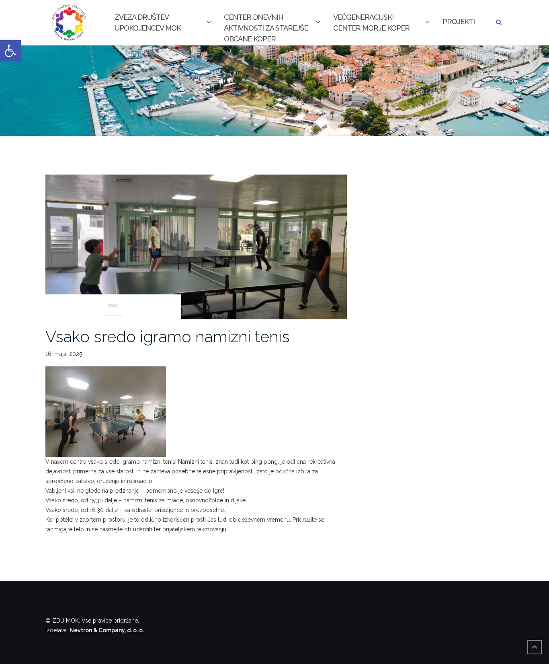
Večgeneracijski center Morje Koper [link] (371, 22)
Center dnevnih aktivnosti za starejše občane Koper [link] (266, 23)
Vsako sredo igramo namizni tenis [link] (167, 336)
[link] (10, 50)
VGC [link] (113, 305)
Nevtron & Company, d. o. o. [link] (107, 630)
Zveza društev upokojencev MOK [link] (148, 22)
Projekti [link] (458, 21)
